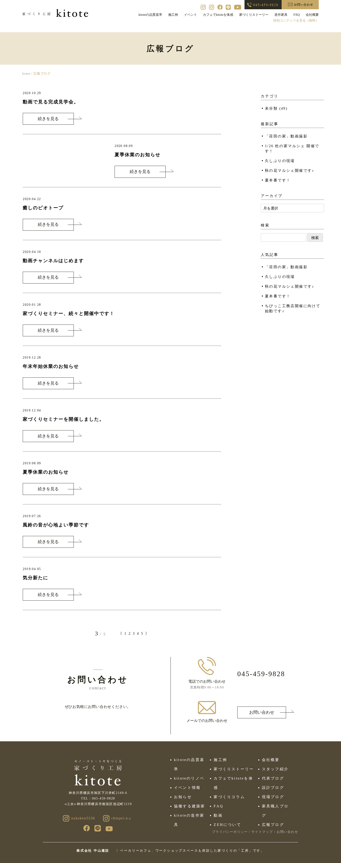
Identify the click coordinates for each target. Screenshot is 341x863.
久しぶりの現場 (280, 161)
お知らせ (183, 797)
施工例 (173, 14)
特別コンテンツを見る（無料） (296, 20)
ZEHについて (227, 825)
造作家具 (280, 14)
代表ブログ (273, 778)
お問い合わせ (261, 712)
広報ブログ (273, 825)
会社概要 (312, 14)
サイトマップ (262, 832)
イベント (190, 14)
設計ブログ (273, 788)
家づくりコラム (229, 797)
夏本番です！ (277, 180)
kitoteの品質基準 (150, 14)
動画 (218, 815)
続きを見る (48, 118)
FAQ (296, 14)
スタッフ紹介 (275, 769)
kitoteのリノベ (189, 778)
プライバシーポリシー (230, 832)
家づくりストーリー (253, 14)
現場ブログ (273, 797)
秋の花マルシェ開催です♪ (289, 170)
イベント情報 (187, 788)
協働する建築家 (189, 806)
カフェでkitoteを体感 (218, 14)
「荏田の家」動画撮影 (286, 136)
